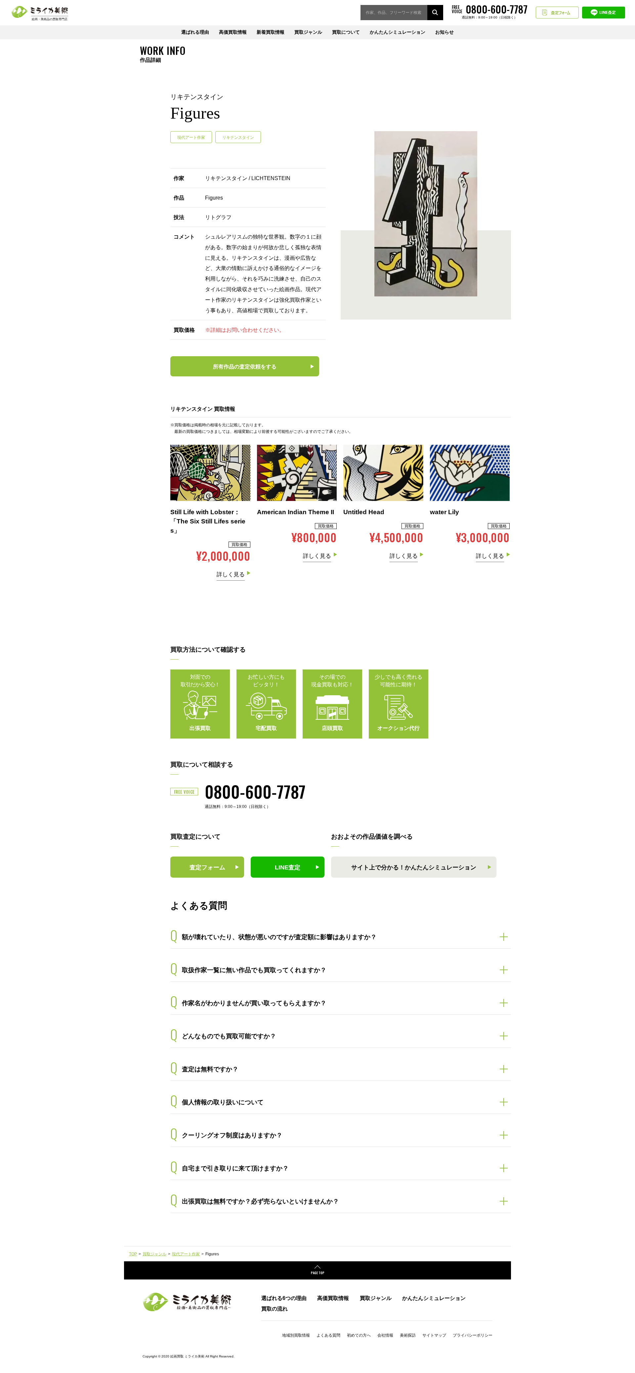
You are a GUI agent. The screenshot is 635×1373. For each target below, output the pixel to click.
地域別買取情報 (296, 1335)
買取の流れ (274, 1309)
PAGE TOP (317, 1272)
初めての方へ (359, 1335)
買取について (346, 32)
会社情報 (385, 1335)
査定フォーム (557, 13)
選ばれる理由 (195, 32)
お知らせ (444, 32)
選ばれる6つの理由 (284, 1298)
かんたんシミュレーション (397, 32)
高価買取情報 (233, 32)
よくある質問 (328, 1335)
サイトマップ (434, 1335)
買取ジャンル (308, 32)
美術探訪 (408, 1335)
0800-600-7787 (255, 791)
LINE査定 (603, 13)
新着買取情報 (270, 32)
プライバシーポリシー (472, 1335)
